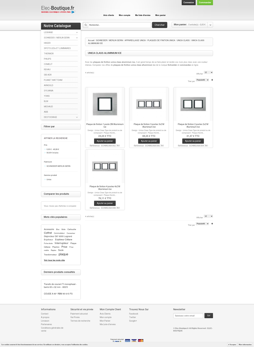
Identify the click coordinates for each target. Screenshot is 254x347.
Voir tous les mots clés (54, 260)
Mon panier (160, 15)
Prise (64, 246)
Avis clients (108, 15)
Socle (60, 250)
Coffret (48, 233)
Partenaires (46, 324)
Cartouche (71, 229)
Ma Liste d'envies (108, 324)
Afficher (199, 73)
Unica (49, 179)
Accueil (91, 40)
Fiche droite (48, 243)
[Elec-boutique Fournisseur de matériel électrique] (58, 10)
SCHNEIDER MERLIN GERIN (58, 166)
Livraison (45, 321)
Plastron (55, 246)
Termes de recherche (80, 321)
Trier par (191, 81)
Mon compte (124, 15)
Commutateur (59, 233)
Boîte (63, 229)
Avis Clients (105, 314)
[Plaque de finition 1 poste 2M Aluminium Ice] (105, 104)
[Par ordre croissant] (212, 80)
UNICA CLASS (183, 40)
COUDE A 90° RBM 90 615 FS (58, 293)
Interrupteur (61, 243)
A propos (45, 317)
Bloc (58, 229)
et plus (52, 152)
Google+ (133, 321)
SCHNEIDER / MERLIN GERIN (109, 40)
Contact (44, 314)
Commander (205, 2)
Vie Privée (75, 317)
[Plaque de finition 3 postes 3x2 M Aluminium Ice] (149, 104)
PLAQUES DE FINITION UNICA (161, 40)
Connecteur (71, 233)
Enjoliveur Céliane (63, 239)
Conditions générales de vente (52, 329)
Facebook (133, 314)
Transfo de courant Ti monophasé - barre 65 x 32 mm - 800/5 (60, 285)
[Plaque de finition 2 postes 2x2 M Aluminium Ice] (193, 104)
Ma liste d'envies (142, 15)
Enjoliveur (48, 239)
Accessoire (49, 229)
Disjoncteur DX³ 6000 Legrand (58, 236)
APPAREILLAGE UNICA (135, 40)
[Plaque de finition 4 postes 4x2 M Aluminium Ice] (105, 166)
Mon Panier (105, 321)
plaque (63, 254)
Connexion (188, 2)
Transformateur (50, 254)
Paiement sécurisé (79, 314)
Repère (53, 250)
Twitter (132, 317)
